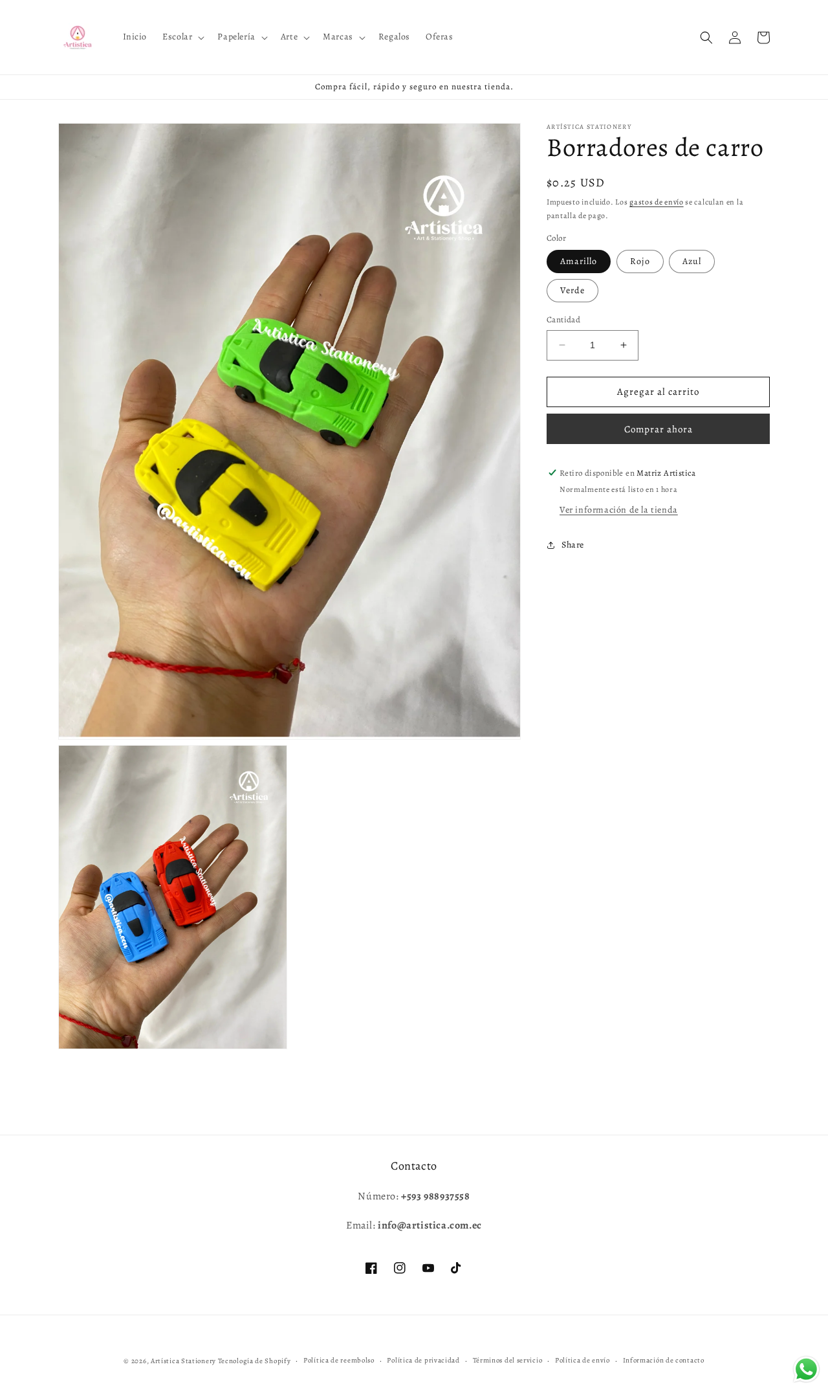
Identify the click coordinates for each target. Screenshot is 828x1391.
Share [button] (572, 545)
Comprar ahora (658, 429)
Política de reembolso (339, 1360)
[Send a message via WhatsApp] (806, 1369)
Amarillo (578, 261)
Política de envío (582, 1360)
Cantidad (563, 319)
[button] (182, 36)
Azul (691, 261)
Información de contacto (663, 1360)
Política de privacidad (423, 1360)
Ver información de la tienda (619, 510)
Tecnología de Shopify (254, 1361)
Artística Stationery (183, 1361)
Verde (572, 290)
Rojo (640, 261)
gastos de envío (656, 202)
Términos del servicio (508, 1360)
